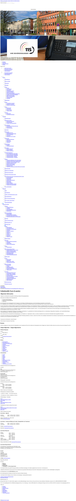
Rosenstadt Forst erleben (9, 69)
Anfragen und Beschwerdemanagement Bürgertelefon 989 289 (6, 477)
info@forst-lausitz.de (6, 418)
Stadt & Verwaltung (11, 288)
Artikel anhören (3, 287)
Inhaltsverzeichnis (5, 63)
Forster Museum (7, 74)
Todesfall (3, 362)
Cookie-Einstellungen (6, 492)
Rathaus (15, 288)
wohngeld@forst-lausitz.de (8, 426)
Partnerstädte (4, 349)
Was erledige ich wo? (20, 288)
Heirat (3, 358)
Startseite (3, 61)
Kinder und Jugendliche (6, 360)
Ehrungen (4, 350)
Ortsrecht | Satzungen (5, 345)
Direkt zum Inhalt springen (15, 0)
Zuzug (3, 355)
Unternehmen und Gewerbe (7, 363)
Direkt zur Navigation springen (5, 0)
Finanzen (3, 346)
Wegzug (3, 356)
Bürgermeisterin (5, 341)
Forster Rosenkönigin (8, 73)
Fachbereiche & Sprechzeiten (7, 343)
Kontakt (3, 64)
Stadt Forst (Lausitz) (8, 68)
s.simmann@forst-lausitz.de (6, 336)
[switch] (2, 1)
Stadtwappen (4, 347)
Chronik (3, 348)
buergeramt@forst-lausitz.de (16, 441)
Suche (1, 2)
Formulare (4, 344)
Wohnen (3, 357)
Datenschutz (4, 490)
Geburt (3, 359)
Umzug (3, 354)
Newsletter (4, 62)
